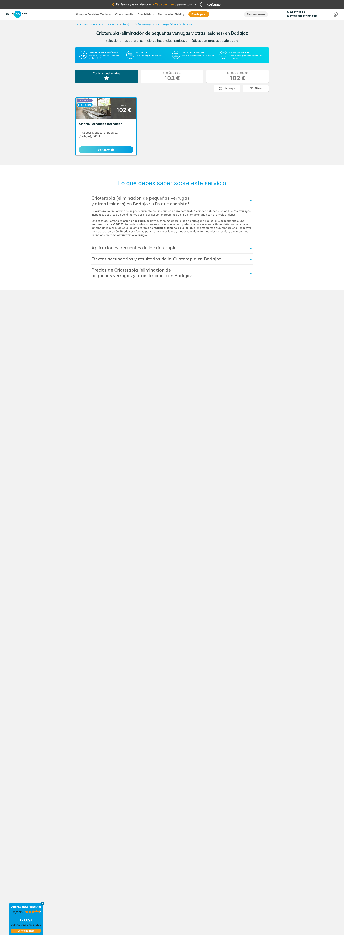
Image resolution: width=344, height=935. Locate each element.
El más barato (172, 76)
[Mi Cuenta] (335, 14)
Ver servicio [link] (106, 150)
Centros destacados (106, 73)
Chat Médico (146, 14)
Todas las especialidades (87, 24)
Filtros (258, 88)
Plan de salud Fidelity (171, 14)
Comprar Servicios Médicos (93, 14)
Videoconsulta (124, 14)
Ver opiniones (26, 930)
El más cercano (237, 76)
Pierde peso (198, 14)
